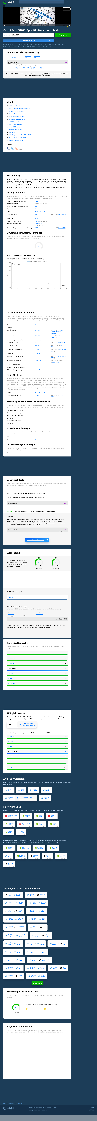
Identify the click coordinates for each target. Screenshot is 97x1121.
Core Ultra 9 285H (58, 357)
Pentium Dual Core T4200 (59, 44)
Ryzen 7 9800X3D (33, 68)
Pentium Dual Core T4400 (27, 46)
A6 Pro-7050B (11, 663)
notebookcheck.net (42, 1110)
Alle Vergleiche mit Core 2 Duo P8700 (20, 135)
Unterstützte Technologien (17, 116)
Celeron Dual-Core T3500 (10, 44)
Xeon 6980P (61, 342)
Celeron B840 (11, 683)
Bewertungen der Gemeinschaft (18, 137)
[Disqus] (38, 1058)
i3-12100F (14, 57)
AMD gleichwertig (14, 127)
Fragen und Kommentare (16, 140)
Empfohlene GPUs (14, 132)
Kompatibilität (13, 114)
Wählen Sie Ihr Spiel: (37, 597)
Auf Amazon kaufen (38, 40)
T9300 (40, 44)
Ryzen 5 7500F (26, 67)
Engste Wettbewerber (15, 124)
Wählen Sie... (28, 35)
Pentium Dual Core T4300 (11, 46)
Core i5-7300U (39, 614)
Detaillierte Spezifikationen (17, 111)
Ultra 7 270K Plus (37, 56)
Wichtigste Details (14, 106)
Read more (66, 9)
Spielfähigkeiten (14, 122)
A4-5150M (10, 653)
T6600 (26, 44)
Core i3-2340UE (12, 658)
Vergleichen (64, 35)
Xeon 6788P (61, 228)
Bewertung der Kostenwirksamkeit (19, 108)
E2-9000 (10, 678)
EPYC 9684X (55, 362)
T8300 (35, 44)
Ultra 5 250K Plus (28, 56)
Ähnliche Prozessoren (15, 129)
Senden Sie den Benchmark (35, 540)
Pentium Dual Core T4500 (43, 46)
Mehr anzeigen (37, 983)
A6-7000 (10, 767)
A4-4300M (10, 673)
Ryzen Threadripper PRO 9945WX (57, 331)
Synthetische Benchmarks (17, 119)
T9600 (44, 44)
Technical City (8, 2)
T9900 (49, 44)
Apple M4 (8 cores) (58, 215)
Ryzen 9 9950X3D (42, 68)
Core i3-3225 (11, 614)
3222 (36, 201)
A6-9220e (10, 762)
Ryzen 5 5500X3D (16, 68)
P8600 (21, 44)
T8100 (30, 44)
